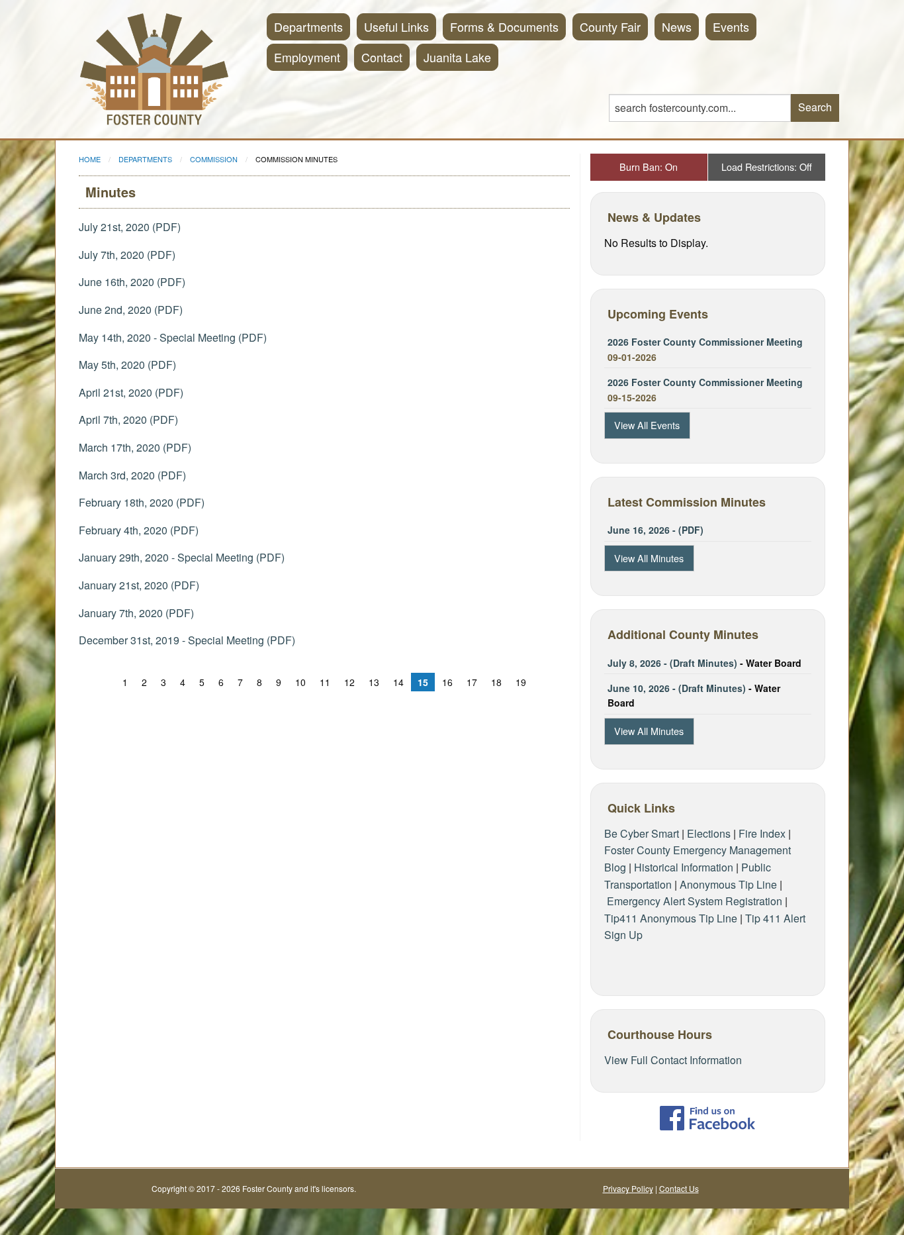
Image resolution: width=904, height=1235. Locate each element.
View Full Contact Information (673, 1059)
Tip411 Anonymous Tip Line (670, 918)
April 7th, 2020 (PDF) (128, 419)
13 (374, 682)
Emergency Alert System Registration (694, 901)
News (677, 26)
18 (496, 682)
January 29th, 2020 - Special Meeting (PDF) (182, 557)
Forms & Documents (504, 26)
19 (521, 682)
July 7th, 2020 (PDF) (127, 254)
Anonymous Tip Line (728, 884)
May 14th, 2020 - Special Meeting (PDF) (173, 337)
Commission (214, 159)
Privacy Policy (628, 1188)
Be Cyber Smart (641, 833)
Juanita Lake (457, 57)
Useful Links (396, 26)
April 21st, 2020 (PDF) (131, 392)
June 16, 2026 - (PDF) (655, 529)
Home (90, 159)
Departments (308, 26)
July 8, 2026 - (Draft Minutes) (672, 662)
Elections (709, 833)
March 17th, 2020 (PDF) (135, 447)
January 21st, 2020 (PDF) (139, 585)
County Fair (610, 26)
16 (447, 682)
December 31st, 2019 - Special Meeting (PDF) (187, 640)
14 (398, 682)
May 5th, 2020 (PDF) (127, 364)
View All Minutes (649, 558)
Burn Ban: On (648, 166)
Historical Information (683, 867)
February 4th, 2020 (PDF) (139, 530)
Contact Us (679, 1188)
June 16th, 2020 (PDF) (132, 281)
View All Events (647, 425)
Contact (381, 57)
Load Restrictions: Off (766, 166)
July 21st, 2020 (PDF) (130, 226)
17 (472, 682)
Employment (307, 57)
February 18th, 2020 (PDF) (141, 502)
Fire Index (762, 833)
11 (325, 682)
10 (300, 682)
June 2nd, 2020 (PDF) (131, 309)
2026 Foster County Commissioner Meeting (705, 341)
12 (349, 682)
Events (731, 26)
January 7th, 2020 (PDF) (136, 612)
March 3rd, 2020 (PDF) (132, 475)
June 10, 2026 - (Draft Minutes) (677, 688)
